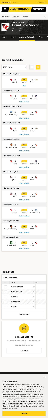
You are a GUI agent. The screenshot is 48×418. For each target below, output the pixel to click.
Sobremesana (17, 286)
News (13, 37)
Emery (32, 82)
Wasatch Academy (11, 147)
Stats (41, 37)
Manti (15, 196)
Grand (32, 115)
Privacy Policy (36, 401)
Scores (25, 17)
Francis (14, 296)
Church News (15, 2)
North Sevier (34, 98)
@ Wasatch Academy (10, 229)
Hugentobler (16, 291)
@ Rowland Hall (12, 245)
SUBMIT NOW (24, 351)
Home (4, 37)
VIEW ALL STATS (24, 314)
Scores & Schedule (27, 37)
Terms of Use (25, 401)
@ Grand (14, 82)
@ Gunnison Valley (11, 115)
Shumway (15, 301)
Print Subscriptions (41, 2)
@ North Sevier (35, 163)
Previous (26, 102)
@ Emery (33, 131)
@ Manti (14, 180)
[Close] (45, 377)
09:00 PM (24, 229)
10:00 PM (24, 98)
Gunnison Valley (35, 212)
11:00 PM (24, 82)
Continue (24, 413)
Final (24, 79)
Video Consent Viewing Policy (12, 404)
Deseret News (5, 2)
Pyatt (13, 307)
